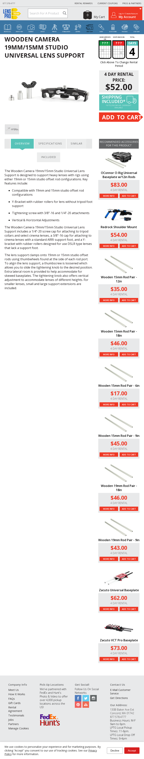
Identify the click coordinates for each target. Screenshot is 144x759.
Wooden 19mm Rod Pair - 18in (119, 488)
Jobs (11, 719)
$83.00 (119, 184)
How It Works (16, 694)
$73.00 (119, 647)
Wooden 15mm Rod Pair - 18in (119, 333)
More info (109, 195)
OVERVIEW (22, 143)
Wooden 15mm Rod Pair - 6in (119, 386)
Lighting (78, 31)
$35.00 (119, 289)
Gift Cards (14, 703)
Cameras (31, 31)
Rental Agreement (15, 709)
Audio (101, 31)
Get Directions (119, 698)
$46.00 (119, 343)
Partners (13, 724)
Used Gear (137, 31)
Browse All (7, 31)
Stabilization (66, 31)
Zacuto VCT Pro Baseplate (119, 640)
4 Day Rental (119, 190)
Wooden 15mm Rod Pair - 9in (119, 436)
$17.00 (119, 393)
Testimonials (16, 715)
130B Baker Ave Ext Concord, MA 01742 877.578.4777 (122, 713)
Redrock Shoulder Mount (119, 227)
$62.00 (119, 597)
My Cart (99, 17)
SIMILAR (76, 143)
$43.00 (119, 547)
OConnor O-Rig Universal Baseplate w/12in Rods (119, 175)
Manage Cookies (18, 728)
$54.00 (119, 234)
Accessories (113, 31)
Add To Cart (129, 195)
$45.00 (119, 443)
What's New (19, 31)
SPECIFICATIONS (50, 143)
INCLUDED (48, 157)
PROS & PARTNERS (131, 3)
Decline (114, 750)
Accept (132, 750)
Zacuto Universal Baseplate (119, 590)
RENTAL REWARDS (84, 3)
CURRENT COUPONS (108, 3)
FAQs (11, 698)
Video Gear (89, 31)
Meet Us (13, 690)
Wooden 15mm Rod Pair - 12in (119, 279)
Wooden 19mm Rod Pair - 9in (119, 540)
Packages (125, 31)
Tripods (54, 31)
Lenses (42, 31)
